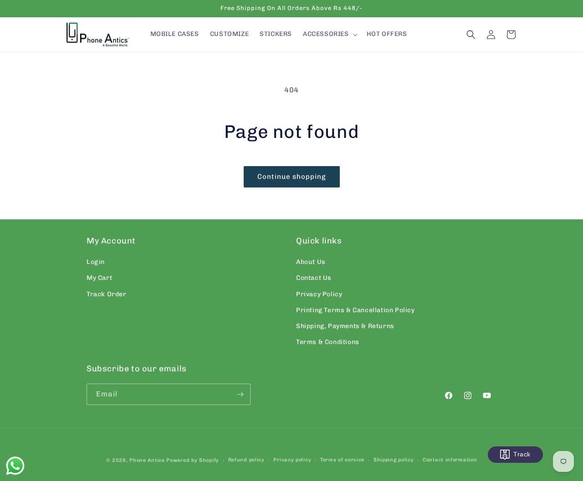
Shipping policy (393, 460)
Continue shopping (291, 176)
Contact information (450, 460)
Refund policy (246, 460)
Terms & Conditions (327, 342)
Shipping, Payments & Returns (345, 326)
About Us (311, 262)
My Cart (99, 278)
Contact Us (314, 278)
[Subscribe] (240, 394)
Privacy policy (292, 460)
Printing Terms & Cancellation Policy (355, 310)
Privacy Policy (319, 294)
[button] (329, 34)
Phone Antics (146, 460)
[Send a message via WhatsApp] (15, 465)
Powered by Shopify (192, 460)
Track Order (107, 294)
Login (96, 262)
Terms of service (342, 460)
